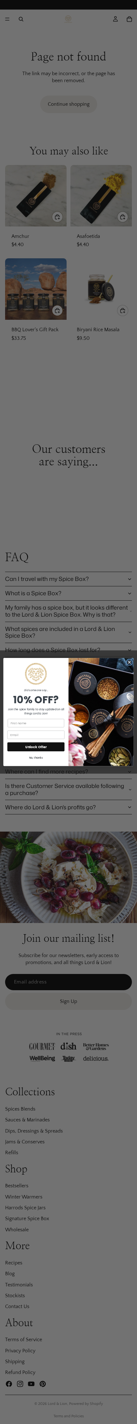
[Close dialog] (129, 662)
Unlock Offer (36, 746)
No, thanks (36, 758)
